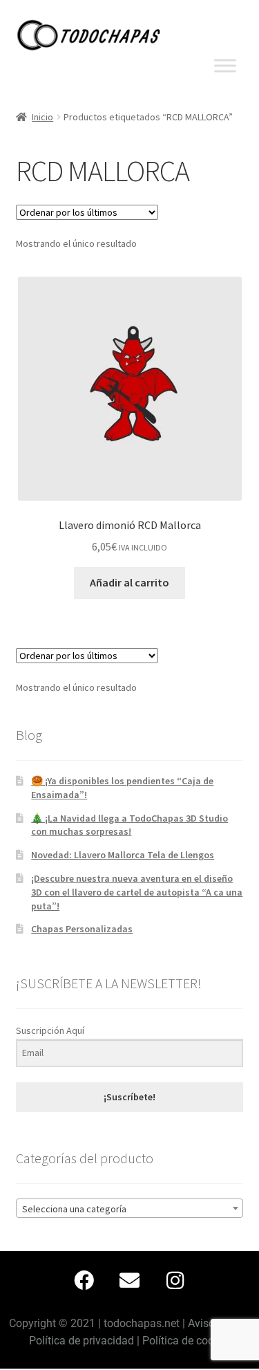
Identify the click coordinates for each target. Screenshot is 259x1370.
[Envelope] (130, 1281)
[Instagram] (175, 1281)
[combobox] (130, 1208)
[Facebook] (84, 1281)
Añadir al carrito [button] (129, 582)
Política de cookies (187, 1340)
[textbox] (130, 1209)
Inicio (42, 117)
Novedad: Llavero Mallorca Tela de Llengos (122, 855)
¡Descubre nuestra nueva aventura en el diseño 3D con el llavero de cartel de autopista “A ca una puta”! (136, 892)
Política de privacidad (81, 1340)
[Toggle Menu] (225, 65)
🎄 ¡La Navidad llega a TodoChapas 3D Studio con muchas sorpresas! (129, 825)
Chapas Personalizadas (82, 929)
